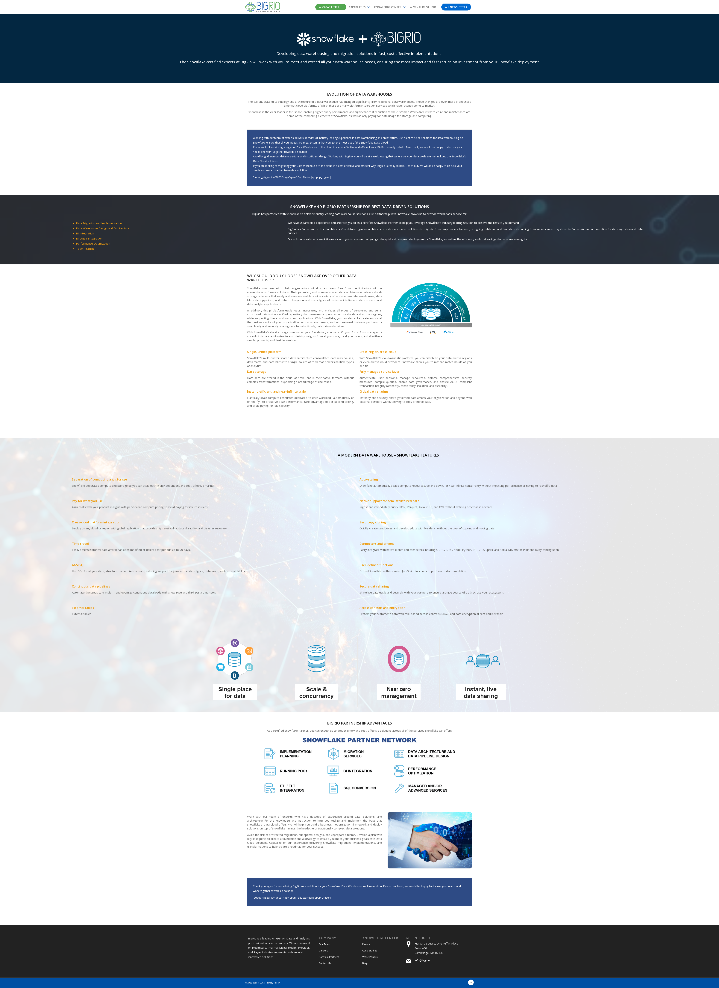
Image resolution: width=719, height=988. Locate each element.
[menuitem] (330, 7)
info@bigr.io (422, 960)
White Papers (370, 957)
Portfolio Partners (329, 957)
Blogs (365, 963)
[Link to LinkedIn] (471, 982)
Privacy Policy (273, 982)
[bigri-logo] (262, 7)
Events (366, 944)
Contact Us (325, 963)
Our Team (324, 944)
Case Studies (369, 950)
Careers (323, 950)
